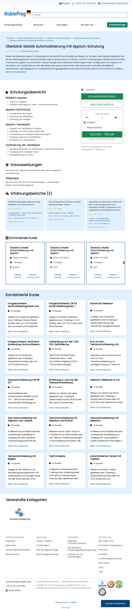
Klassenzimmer (94, 127)
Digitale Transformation (77, 542)
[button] (123, 262)
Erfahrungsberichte (110, 558)
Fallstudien (43, 545)
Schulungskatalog (13, 24)
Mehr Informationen (16, 71)
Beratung (38, 24)
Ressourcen (13, 554)
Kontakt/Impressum (110, 545)
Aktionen (11, 545)
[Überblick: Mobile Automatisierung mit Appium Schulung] (17, 13)
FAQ (100, 567)
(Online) (91, 122)
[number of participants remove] (87, 117)
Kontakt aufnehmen (115, 603)
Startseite (10, 38)
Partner (103, 549)
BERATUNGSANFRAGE (102, 104)
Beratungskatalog (47, 554)
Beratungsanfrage (48, 550)
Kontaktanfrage (117, 24)
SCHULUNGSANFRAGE (102, 96)
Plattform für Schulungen (76, 555)
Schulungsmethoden (18, 549)
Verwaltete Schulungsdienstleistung (82, 549)
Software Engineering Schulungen (30, 38)
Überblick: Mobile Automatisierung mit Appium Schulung (31, 40)
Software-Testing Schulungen (58, 38)
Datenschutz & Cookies (66, 602)
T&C (101, 571)
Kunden (102, 554)
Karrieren (104, 562)
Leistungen (62, 24)
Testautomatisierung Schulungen (86, 38)
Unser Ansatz (44, 540)
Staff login (66, 607)
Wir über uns (87, 24)
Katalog (10, 540)
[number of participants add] (116, 117)
